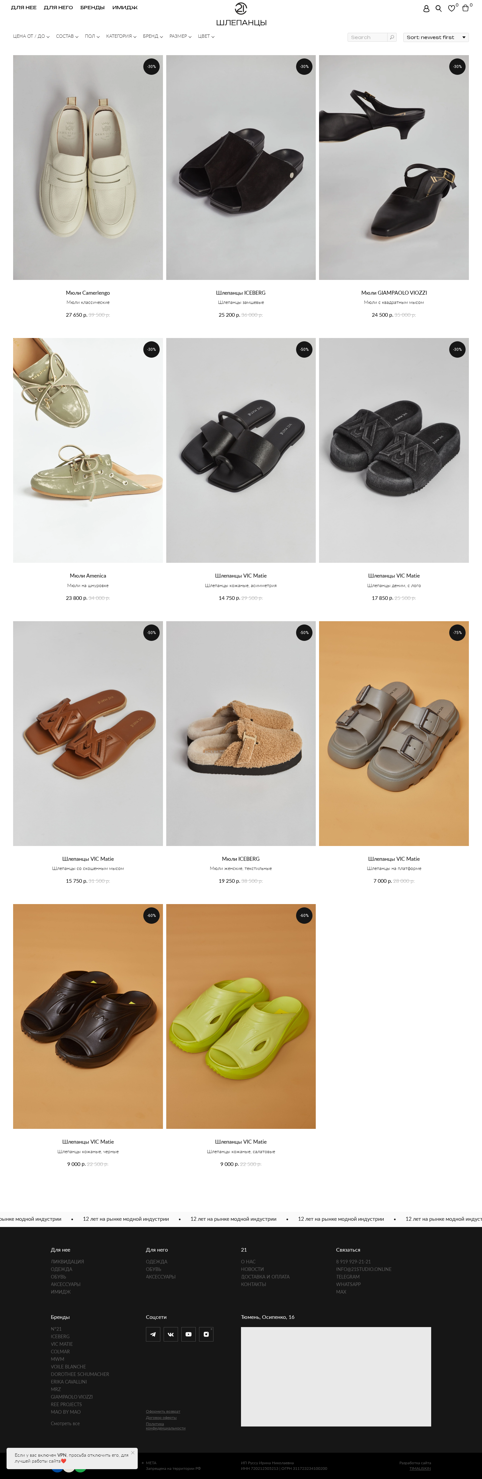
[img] (426, 8)
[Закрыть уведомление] (133, 1452)
